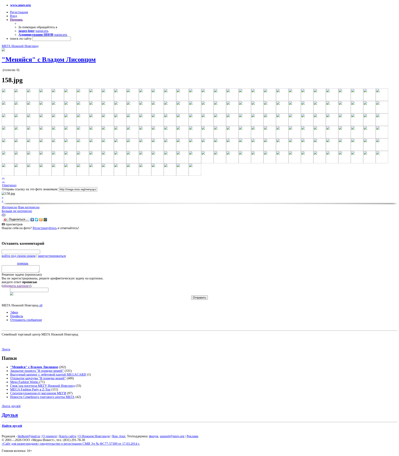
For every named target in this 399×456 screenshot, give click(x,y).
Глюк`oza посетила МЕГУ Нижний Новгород (42, 385)
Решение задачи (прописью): (22, 274)
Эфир (14, 312)
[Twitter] (36, 219)
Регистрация (19, 12)
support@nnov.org (172, 436)
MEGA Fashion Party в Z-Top (30, 389)
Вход (13, 16)
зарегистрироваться (52, 256)
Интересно (9, 207)
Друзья (10, 415)
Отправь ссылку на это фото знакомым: (30, 189)
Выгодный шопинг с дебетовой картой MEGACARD (48, 374)
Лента (6, 349)
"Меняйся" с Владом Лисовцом (49, 59)
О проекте (49, 436)
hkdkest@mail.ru (29, 436)
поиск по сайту (21, 38)
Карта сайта (67, 436)
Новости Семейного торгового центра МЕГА (42, 397)
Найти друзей (12, 426)
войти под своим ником (19, 256)
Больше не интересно (17, 211)
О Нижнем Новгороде (94, 436)
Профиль (16, 316)
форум (153, 436)
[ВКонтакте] (32, 219)
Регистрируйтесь (45, 228)
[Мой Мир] (45, 219)
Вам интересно (28, 207)
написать (42, 31)
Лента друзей (11, 406)
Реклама (192, 436)
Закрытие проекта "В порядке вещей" (37, 370)
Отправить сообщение (26, 320)
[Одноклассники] (41, 219)
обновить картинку (16, 286)
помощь (22, 263)
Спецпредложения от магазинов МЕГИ (38, 393)
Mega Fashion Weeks (24, 382)
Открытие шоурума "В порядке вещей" (38, 378)
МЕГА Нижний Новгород (20, 46)
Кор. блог (118, 436)
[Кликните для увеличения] (3, 50)
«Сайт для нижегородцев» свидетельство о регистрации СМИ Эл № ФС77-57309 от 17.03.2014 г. (71, 443)
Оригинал (9, 185)
